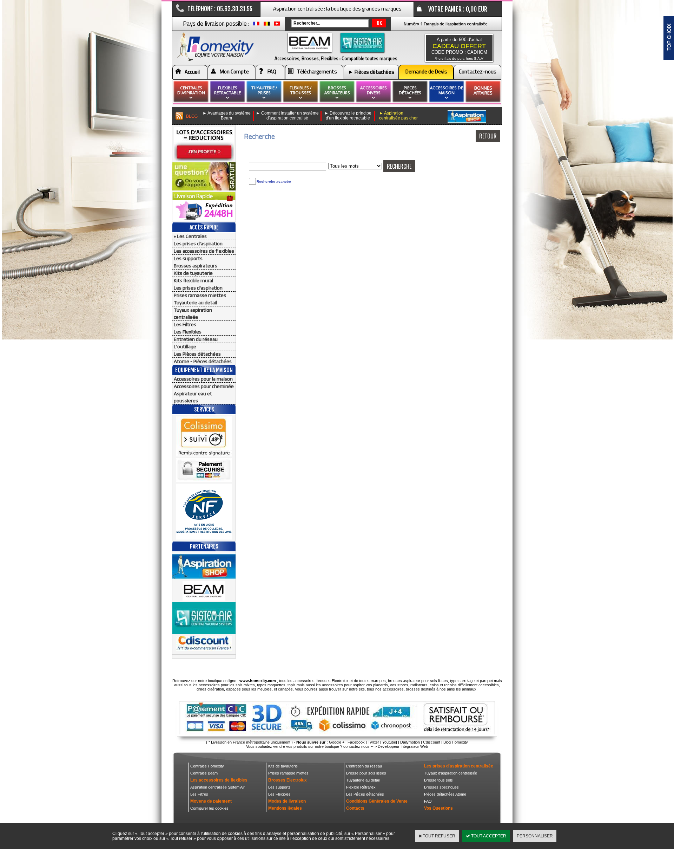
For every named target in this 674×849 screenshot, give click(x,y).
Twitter (373, 742)
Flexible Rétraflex (361, 787)
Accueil (192, 72)
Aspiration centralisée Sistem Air (217, 787)
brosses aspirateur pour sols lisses (418, 681)
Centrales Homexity (207, 766)
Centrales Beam (204, 773)
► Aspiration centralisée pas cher (398, 116)
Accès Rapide (204, 227)
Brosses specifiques (441, 787)
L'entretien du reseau (364, 766)
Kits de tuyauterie (193, 273)
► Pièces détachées (371, 72)
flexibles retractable (227, 90)
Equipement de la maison (204, 370)
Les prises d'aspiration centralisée (458, 766)
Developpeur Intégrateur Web (403, 746)
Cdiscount (431, 742)
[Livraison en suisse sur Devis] (277, 25)
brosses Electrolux (333, 681)
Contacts (355, 808)
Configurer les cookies (209, 808)
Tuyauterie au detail (195, 302)
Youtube (389, 742)
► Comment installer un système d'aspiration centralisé (287, 116)
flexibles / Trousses (300, 90)
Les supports (188, 258)
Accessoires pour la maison (203, 379)
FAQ (271, 71)
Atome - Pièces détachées (203, 361)
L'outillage (185, 346)
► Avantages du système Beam (227, 116)
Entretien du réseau (196, 339)
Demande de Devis (426, 71)
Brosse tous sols (438, 780)
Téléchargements (317, 71)
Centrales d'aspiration (191, 90)
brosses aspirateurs (337, 90)
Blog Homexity (455, 742)
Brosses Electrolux (287, 780)
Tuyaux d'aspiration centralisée (450, 773)
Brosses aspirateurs (195, 265)
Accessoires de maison (446, 90)
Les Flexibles (187, 332)
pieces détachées (410, 90)
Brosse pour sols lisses (366, 773)
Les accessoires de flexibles (204, 251)
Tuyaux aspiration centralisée (193, 313)
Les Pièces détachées (197, 354)
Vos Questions (438, 808)
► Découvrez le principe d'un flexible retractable (347, 116)
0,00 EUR (476, 9)
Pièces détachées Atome (445, 794)
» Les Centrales (190, 236)
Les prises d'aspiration (198, 243)
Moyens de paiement (211, 801)
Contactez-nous (477, 71)
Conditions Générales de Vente (377, 801)
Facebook (356, 742)
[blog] (180, 116)
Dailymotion (410, 742)
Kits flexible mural (193, 280)
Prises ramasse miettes (200, 295)
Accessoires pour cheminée (204, 386)
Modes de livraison (287, 801)
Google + (336, 742)
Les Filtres (185, 324)
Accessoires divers (373, 90)
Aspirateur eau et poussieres (193, 397)
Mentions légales (285, 808)
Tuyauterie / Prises (264, 90)
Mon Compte (234, 71)
